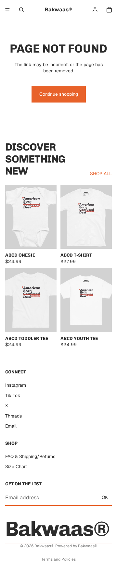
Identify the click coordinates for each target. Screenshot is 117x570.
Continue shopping (58, 94)
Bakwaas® (44, 546)
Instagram (15, 385)
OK (105, 497)
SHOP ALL (101, 173)
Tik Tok (12, 395)
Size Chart (16, 466)
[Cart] (109, 10)
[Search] (21, 10)
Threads (13, 415)
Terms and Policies (58, 559)
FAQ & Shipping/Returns (30, 456)
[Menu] (7, 9)
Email (11, 426)
